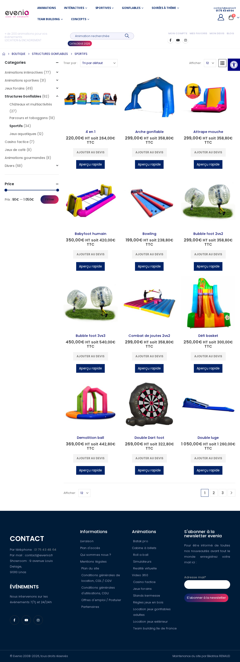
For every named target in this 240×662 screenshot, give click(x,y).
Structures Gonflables (23, 96)
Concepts (78, 19)
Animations (46, 8)
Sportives (103, 8)
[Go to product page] (91, 99)
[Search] (127, 36)
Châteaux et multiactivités (30, 104)
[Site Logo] (17, 13)
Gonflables (131, 8)
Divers (9, 165)
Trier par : (71, 63)
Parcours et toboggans (28, 118)
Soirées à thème (164, 8)
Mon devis (217, 33)
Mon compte (177, 33)
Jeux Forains (15, 88)
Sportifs (16, 126)
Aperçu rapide (90, 164)
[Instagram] (185, 40)
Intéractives (74, 8)
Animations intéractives (24, 72)
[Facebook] (170, 40)
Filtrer (49, 199)
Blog (230, 33)
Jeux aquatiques (22, 134)
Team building (48, 19)
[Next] (231, 493)
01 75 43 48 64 (45, 549)
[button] (234, 65)
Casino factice (16, 141)
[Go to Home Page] (3, 54)
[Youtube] (178, 40)
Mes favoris (198, 33)
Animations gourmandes (25, 157)
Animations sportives (22, 80)
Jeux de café (15, 149)
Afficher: (195, 63)
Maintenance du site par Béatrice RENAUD (201, 656)
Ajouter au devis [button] (91, 152)
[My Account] (221, 17)
